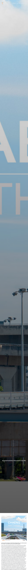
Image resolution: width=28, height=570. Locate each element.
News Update (14, 3)
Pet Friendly (25, 3)
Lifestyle (17, 3)
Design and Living (21, 3)
